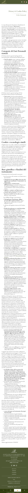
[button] (22, 2)
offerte (14, 474)
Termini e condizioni (14, 483)
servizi (14, 470)
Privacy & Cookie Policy (14, 481)
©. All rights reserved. (14, 486)
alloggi (14, 468)
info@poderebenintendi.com (14, 461)
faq (14, 479)
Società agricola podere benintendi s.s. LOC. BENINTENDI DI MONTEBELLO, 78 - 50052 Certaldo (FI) (14, 456)
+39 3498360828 (14, 459)
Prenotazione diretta (14, 477)
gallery (14, 472)
